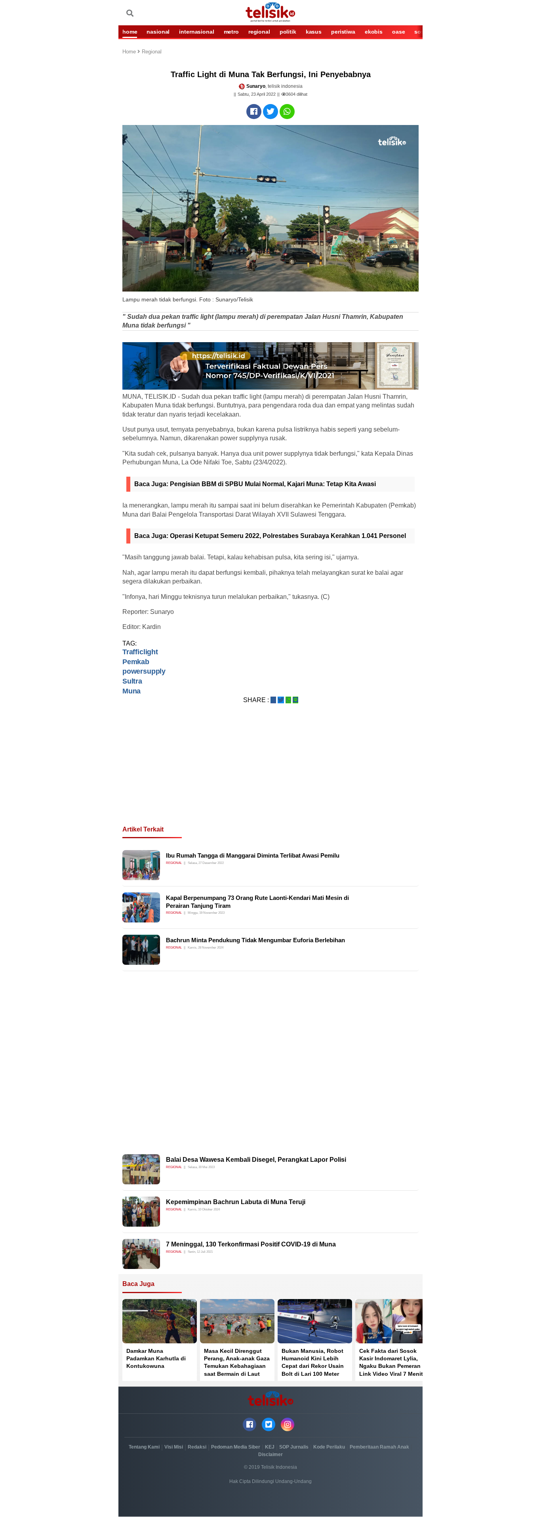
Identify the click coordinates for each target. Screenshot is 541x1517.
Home (129, 52)
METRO (231, 31)
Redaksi (197, 1447)
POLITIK (288, 31)
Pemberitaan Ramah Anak (379, 1447)
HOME (129, 31)
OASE (398, 31)
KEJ (269, 1447)
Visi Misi (173, 1447)
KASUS (314, 31)
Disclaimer (270, 1454)
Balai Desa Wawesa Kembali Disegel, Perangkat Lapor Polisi (256, 1159)
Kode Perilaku (329, 1447)
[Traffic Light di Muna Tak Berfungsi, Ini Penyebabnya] (253, 111)
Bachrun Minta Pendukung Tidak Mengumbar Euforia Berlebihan (255, 940)
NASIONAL (158, 31)
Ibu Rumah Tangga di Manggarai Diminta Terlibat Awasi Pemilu (252, 855)
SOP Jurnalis (294, 1447)
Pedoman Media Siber (235, 1447)
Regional (152, 52)
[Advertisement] (270, 774)
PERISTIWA (343, 31)
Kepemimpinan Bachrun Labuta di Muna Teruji (235, 1202)
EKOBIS (374, 31)
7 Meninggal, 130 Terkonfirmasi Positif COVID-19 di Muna (251, 1244)
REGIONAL (259, 31)
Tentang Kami (144, 1447)
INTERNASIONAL (196, 31)
